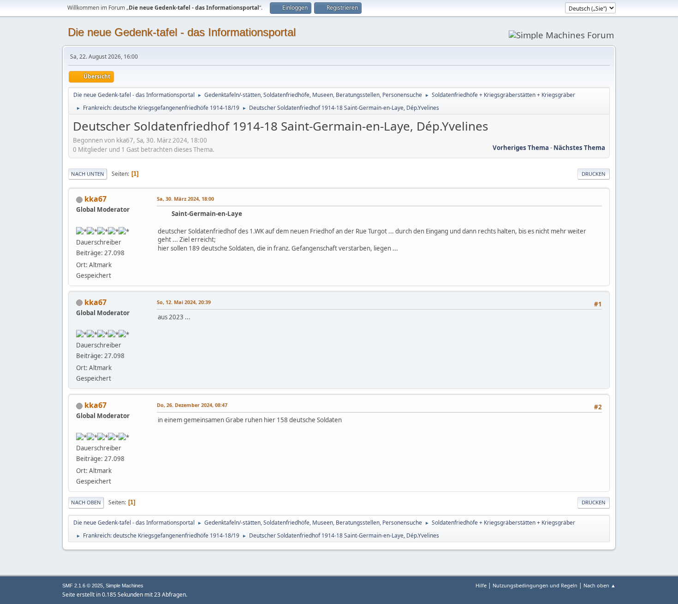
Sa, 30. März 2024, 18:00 (185, 198)
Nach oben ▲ (599, 585)
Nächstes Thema (579, 148)
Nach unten (87, 173)
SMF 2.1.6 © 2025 (82, 585)
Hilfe (481, 585)
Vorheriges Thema (521, 148)
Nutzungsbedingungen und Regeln (535, 585)
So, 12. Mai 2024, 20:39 (184, 302)
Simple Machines (124, 585)
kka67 (95, 199)
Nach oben (86, 502)
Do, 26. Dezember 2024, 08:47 (192, 404)
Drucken (594, 173)
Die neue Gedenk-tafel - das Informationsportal (182, 32)
